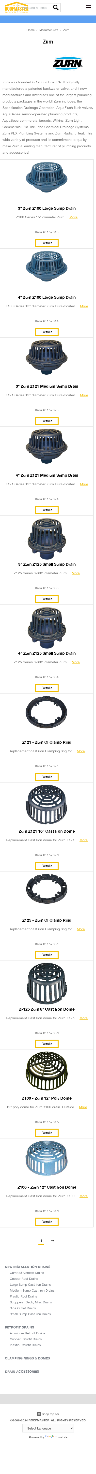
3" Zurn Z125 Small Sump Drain (47, 564)
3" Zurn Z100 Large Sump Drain (47, 208)
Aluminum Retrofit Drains (27, 1333)
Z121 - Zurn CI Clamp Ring (46, 742)
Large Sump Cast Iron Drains (30, 1284)
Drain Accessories (22, 1371)
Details (47, 243)
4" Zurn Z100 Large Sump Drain (47, 297)
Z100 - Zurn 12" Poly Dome (47, 1098)
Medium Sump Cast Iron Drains (32, 1290)
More (73, 217)
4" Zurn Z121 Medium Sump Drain (47, 475)
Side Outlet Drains (23, 1308)
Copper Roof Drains (24, 1279)
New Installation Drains (27, 1267)
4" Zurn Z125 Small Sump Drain (47, 653)
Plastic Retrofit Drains (25, 1345)
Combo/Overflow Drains (27, 1273)
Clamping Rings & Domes (27, 1358)
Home (30, 30)
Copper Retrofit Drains (26, 1339)
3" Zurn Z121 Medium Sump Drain (47, 386)
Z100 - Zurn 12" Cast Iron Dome (46, 1187)
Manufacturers (48, 30)
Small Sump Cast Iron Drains (30, 1314)
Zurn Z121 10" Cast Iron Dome (47, 831)
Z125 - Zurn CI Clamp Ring (46, 920)
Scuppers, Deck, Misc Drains (31, 1302)
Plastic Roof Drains (23, 1296)
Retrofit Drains (19, 1327)
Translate (61, 1437)
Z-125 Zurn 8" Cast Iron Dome (47, 1009)
